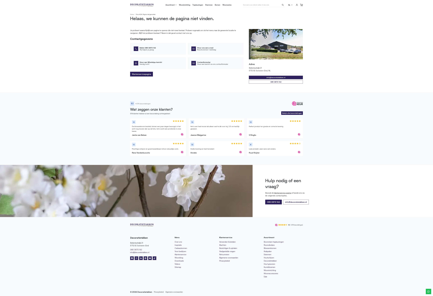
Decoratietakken (270, 261)
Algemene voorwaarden (228, 258)
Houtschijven (269, 258)
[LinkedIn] (141, 258)
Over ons (178, 242)
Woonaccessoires (271, 273)
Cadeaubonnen (181, 248)
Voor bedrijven (180, 251)
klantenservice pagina (282, 193)
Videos (177, 264)
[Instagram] (136, 258)
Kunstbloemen (269, 267)
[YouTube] (150, 258)
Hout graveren (269, 264)
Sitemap (178, 267)
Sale (265, 276)
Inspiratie (178, 245)
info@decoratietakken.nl (296, 202)
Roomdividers (269, 245)
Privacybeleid (224, 261)
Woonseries (226, 5)
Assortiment (170, 5)
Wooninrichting (184, 5)
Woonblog (179, 258)
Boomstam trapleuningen (274, 242)
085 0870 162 (275, 82)
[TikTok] (154, 258)
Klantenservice (180, 254)
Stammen (209, 5)
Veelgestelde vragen (227, 251)
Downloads (179, 261)
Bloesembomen (270, 248)
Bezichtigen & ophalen (228, 248)
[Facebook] (132, 258)
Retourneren (224, 254)
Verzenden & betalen (227, 242)
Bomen (217, 5)
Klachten (222, 245)
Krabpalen (268, 251)
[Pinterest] (145, 258)
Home (132, 14)
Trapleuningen (197, 5)
